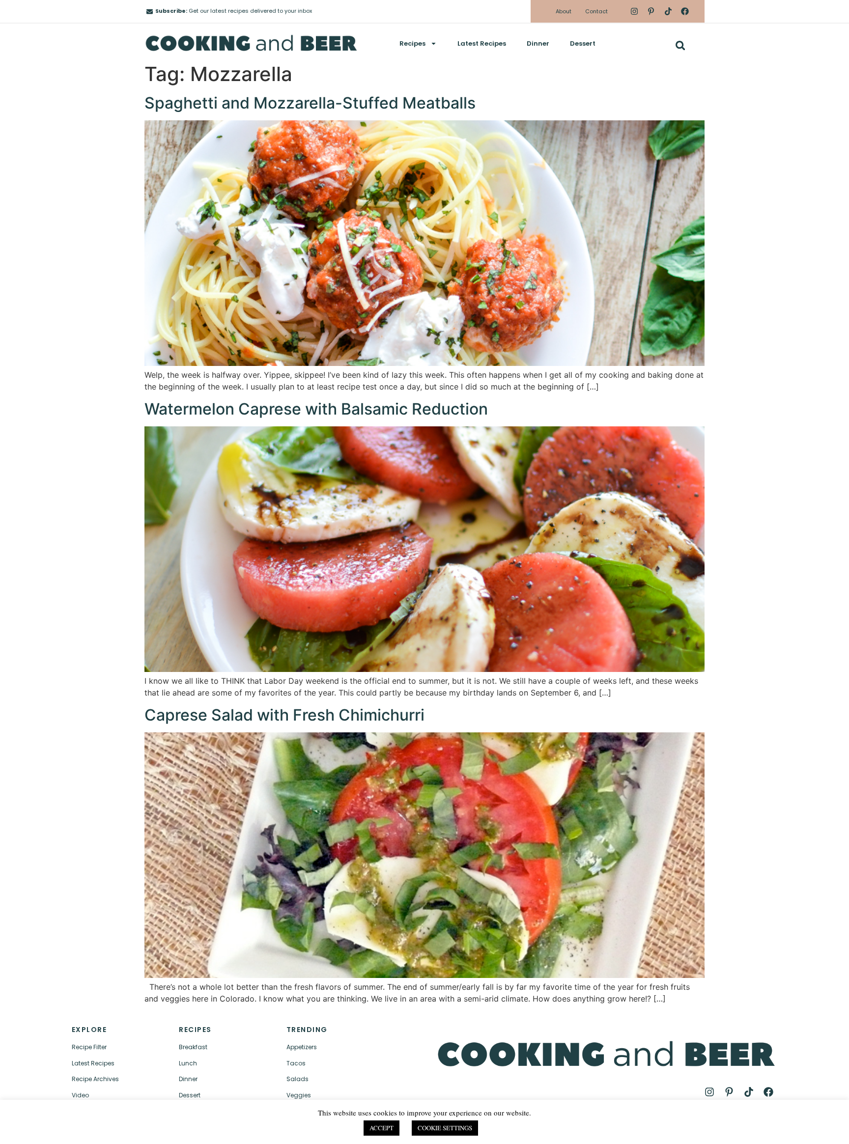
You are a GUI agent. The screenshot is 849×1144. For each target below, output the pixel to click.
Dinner (538, 43)
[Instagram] (634, 11)
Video (80, 1095)
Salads (297, 1079)
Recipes (412, 43)
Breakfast (193, 1047)
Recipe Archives (95, 1079)
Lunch (188, 1063)
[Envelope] (149, 11)
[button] (680, 45)
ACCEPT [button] (381, 1127)
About (563, 11)
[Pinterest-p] (651, 11)
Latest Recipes (481, 43)
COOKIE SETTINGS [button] (445, 1127)
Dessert (582, 43)
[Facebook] (684, 11)
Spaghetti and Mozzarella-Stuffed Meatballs (310, 102)
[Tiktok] (667, 11)
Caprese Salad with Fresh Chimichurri (284, 715)
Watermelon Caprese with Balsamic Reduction (316, 409)
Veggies (298, 1095)
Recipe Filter (89, 1047)
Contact (596, 11)
